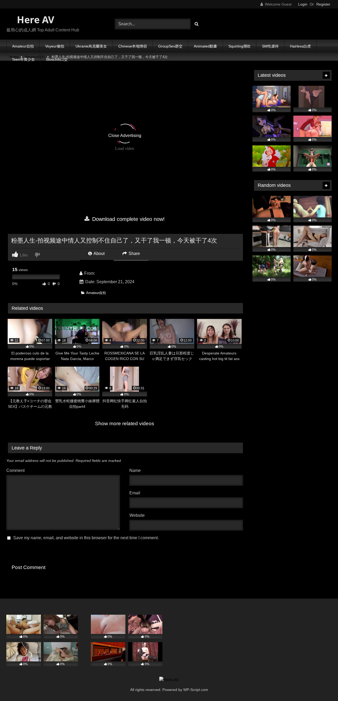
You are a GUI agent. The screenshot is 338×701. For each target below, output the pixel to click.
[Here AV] (169, 680)
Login (302, 4)
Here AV (34, 19)
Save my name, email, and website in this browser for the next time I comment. (86, 538)
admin (102, 273)
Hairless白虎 (300, 46)
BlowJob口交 (57, 59)
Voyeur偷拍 (54, 46)
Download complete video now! (128, 219)
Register (323, 4)
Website (137, 515)
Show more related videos (124, 423)
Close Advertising (124, 135)
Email (136, 493)
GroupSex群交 (170, 46)
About (99, 253)
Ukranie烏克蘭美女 (91, 46)
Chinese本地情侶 (132, 46)
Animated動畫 (205, 46)
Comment (15, 470)
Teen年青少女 (23, 59)
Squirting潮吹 (239, 46)
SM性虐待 (270, 46)
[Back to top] (321, 685)
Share (134, 253)
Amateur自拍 (23, 46)
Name (136, 470)
